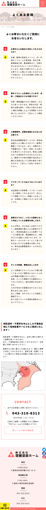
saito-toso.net (16, 509)
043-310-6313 (26, 413)
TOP (2, 27)
